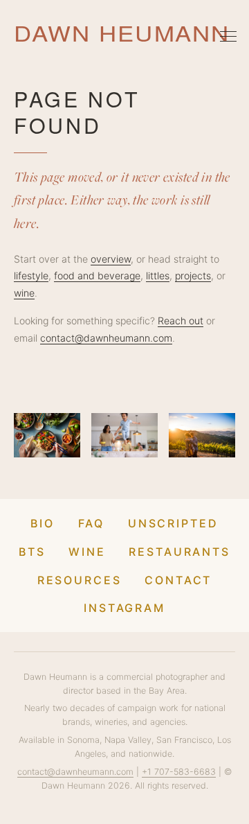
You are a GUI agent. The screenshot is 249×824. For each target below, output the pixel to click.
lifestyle (31, 275)
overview (111, 259)
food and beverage (97, 275)
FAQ (91, 523)
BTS (32, 552)
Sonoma (83, 740)
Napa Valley (127, 740)
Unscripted (173, 523)
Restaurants (179, 552)
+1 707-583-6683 (179, 771)
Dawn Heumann (122, 33)
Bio (42, 523)
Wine (87, 552)
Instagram (124, 608)
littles (157, 275)
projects (193, 275)
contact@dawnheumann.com (106, 338)
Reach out (180, 320)
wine (24, 293)
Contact (178, 580)
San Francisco (184, 740)
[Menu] (228, 36)
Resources (79, 580)
